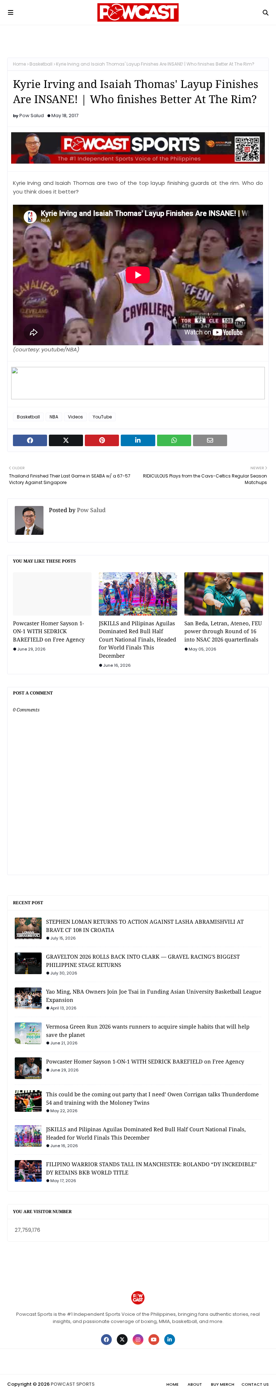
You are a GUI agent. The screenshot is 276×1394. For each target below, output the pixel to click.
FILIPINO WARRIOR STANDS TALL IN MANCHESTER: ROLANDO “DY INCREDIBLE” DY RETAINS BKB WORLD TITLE (151, 1168)
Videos (75, 417)
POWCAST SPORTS (73, 1384)
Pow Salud (31, 115)
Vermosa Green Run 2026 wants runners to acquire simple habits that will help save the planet (147, 1030)
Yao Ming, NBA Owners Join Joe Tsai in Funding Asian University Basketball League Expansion (153, 995)
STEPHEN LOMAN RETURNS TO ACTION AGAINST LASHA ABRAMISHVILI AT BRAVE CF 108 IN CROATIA (145, 925)
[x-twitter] (122, 1339)
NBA (54, 417)
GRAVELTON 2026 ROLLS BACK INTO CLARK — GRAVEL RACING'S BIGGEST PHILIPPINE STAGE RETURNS (143, 960)
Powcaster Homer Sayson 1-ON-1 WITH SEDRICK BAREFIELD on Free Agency (48, 631)
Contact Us (255, 1384)
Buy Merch (222, 1384)
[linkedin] (169, 1339)
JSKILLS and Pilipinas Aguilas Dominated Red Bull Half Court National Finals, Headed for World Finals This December (137, 639)
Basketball (40, 64)
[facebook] (106, 1339)
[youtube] (153, 1339)
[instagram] (138, 1339)
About (195, 1384)
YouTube (102, 417)
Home (19, 64)
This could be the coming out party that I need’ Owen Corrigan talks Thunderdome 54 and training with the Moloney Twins (152, 1098)
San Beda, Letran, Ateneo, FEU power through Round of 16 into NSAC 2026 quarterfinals (223, 631)
